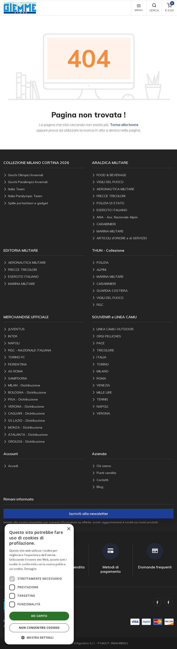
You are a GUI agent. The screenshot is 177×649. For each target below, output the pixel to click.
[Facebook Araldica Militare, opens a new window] (168, 602)
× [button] (68, 529)
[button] (20, 7)
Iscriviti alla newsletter (88, 513)
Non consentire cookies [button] (39, 628)
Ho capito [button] (39, 616)
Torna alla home (124, 124)
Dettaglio (30, 569)
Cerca (154, 10)
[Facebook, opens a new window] (157, 602)
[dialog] (39, 584)
